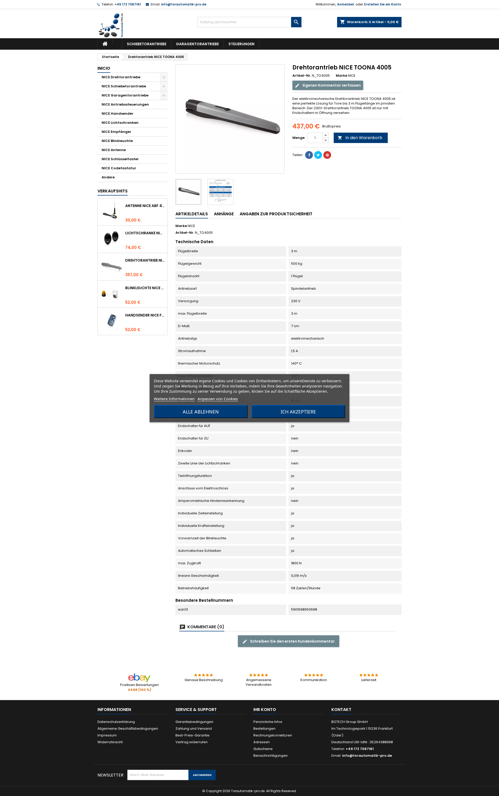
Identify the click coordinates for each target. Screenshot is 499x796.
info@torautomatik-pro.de (183, 4)
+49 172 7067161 (128, 4)
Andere (108, 177)
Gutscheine (263, 748)
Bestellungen (264, 728)
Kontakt (341, 710)
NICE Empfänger (116, 131)
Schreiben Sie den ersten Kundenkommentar (292, 641)
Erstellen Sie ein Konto (382, 4)
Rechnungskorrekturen (272, 735)
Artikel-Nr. (301, 75)
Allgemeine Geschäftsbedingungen (127, 728)
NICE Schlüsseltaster (120, 159)
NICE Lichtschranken (120, 122)
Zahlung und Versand (193, 728)
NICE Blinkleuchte (117, 140)
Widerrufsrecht (110, 742)
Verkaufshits (112, 191)
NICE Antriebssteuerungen (125, 104)
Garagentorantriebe (197, 44)
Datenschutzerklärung (116, 721)
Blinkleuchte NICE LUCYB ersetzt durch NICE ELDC (145, 288)
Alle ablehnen (201, 411)
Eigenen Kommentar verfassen (331, 85)
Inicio (103, 68)
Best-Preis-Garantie (192, 735)
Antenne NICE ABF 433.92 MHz (145, 206)
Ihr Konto (264, 710)
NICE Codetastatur (119, 168)
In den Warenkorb (360, 138)
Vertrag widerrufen (191, 742)
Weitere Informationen (174, 398)
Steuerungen (241, 44)
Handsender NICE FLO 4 (145, 315)
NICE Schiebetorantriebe (124, 86)
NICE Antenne (114, 149)
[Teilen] (309, 155)
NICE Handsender (117, 113)
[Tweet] (318, 155)
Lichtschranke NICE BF (145, 233)
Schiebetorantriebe (146, 44)
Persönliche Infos (267, 721)
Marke (341, 75)
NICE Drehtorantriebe (121, 77)
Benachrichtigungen (270, 755)
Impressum (107, 735)
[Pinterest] (327, 155)
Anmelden (345, 4)
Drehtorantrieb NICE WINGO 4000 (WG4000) (145, 260)
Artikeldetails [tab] (191, 214)
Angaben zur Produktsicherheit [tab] (276, 214)
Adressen (261, 742)
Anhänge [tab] (224, 214)
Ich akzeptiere (298, 411)
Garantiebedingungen (194, 721)
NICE (191, 225)
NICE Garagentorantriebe (125, 95)
